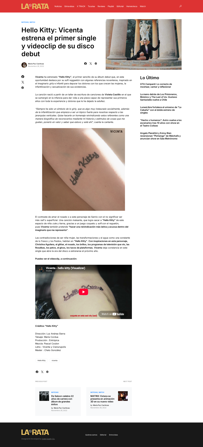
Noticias (25, 22)
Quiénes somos (91, 435)
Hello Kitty (42, 360)
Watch (32, 22)
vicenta (54, 360)
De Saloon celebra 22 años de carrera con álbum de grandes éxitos (62, 400)
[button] (180, 6)
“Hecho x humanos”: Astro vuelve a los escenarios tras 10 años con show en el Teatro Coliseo (161, 123)
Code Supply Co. (48, 439)
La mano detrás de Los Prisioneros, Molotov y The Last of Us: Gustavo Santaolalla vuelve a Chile (158, 97)
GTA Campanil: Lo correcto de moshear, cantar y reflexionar (156, 85)
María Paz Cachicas (36, 64)
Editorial (103, 435)
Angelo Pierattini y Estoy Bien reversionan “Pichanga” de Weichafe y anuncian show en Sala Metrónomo (160, 136)
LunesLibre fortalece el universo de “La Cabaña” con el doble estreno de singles (160, 110)
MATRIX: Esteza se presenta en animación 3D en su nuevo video (102, 399)
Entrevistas (113, 435)
